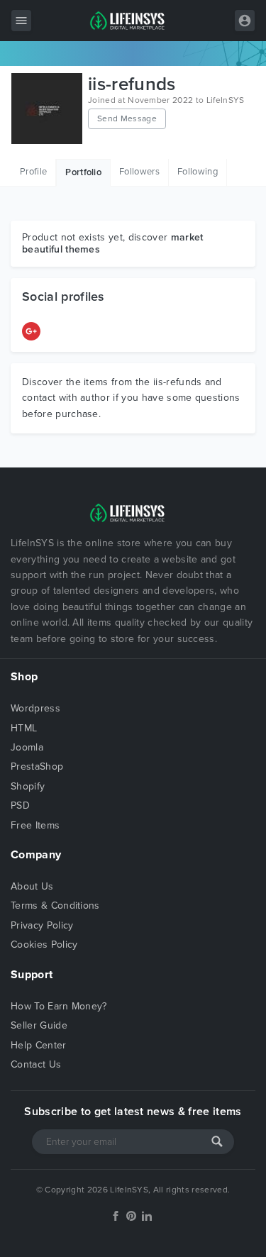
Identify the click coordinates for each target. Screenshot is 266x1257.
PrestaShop (37, 766)
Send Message (127, 118)
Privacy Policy (42, 925)
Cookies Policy (44, 944)
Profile (33, 171)
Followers (139, 171)
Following (197, 171)
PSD (20, 805)
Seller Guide (39, 1025)
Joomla (27, 747)
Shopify (28, 786)
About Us (32, 886)
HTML (24, 728)
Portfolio (83, 172)
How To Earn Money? (59, 1006)
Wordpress (35, 708)
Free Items (35, 825)
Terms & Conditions (55, 905)
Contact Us (36, 1064)
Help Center (39, 1045)
